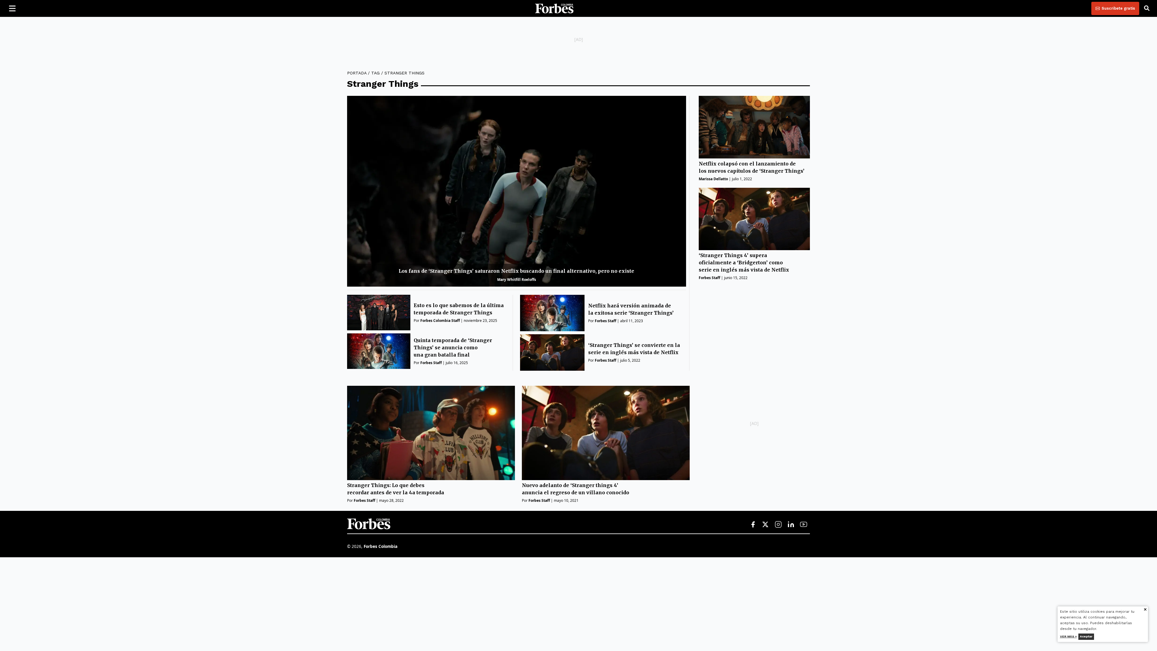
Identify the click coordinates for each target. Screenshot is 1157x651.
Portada (356, 73)
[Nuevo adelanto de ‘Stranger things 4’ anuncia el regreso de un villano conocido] (606, 433)
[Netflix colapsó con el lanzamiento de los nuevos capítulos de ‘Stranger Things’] (754, 127)
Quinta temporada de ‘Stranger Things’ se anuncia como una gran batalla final (453, 347)
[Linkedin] (791, 525)
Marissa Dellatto (713, 178)
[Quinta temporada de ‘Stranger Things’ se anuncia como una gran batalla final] (378, 351)
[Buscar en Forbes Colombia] (1146, 8)
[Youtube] (803, 525)
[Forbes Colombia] (554, 8)
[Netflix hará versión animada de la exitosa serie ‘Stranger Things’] (552, 313)
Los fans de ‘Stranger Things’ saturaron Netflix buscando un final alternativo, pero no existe (516, 271)
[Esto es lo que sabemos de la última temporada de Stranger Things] (378, 312)
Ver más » (1068, 636)
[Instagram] (778, 525)
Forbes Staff (431, 362)
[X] (765, 525)
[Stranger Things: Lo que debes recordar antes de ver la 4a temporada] (431, 433)
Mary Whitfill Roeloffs (516, 279)
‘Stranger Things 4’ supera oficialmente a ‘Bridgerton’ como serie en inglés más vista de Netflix (744, 262)
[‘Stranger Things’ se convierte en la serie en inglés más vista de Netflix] (552, 352)
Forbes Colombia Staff (440, 320)
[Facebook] (753, 525)
